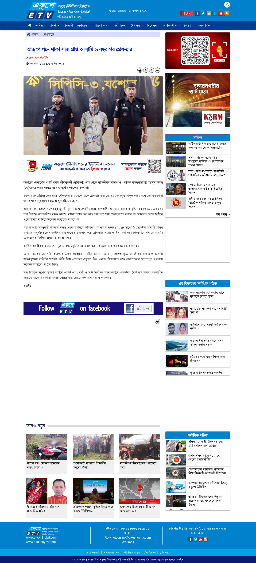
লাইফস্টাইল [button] (171, 25)
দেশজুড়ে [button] (82, 25)
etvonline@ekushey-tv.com (132, 537)
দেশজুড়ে (48, 34)
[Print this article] (139, 70)
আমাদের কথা (93, 552)
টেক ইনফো (150, 552)
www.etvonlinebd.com (41, 537)
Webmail (128, 542)
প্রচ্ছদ (34, 34)
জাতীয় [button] (39, 25)
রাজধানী (68, 25)
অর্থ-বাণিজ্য (120, 25)
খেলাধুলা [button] (136, 25)
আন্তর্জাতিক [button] (101, 25)
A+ (157, 70)
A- (146, 70)
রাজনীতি (54, 25)
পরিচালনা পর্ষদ (111, 552)
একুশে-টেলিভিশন (108, 559)
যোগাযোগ (165, 552)
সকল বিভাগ (205, 25)
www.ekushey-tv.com (41, 542)
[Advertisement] (93, 379)
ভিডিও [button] (188, 25)
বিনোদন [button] (152, 25)
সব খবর (222, 214)
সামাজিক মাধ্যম (131, 552)
